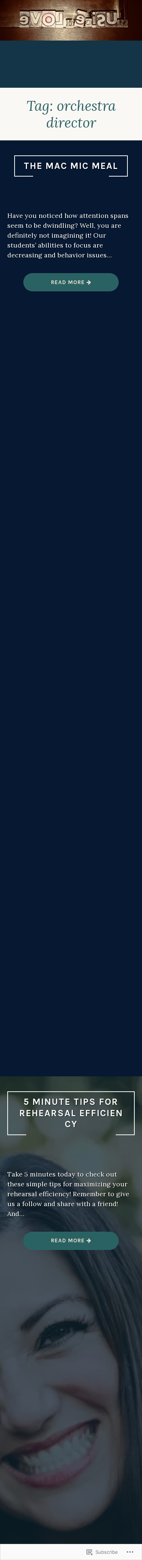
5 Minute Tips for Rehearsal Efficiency (71, 1112)
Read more (55, 285)
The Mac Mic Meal (71, 165)
